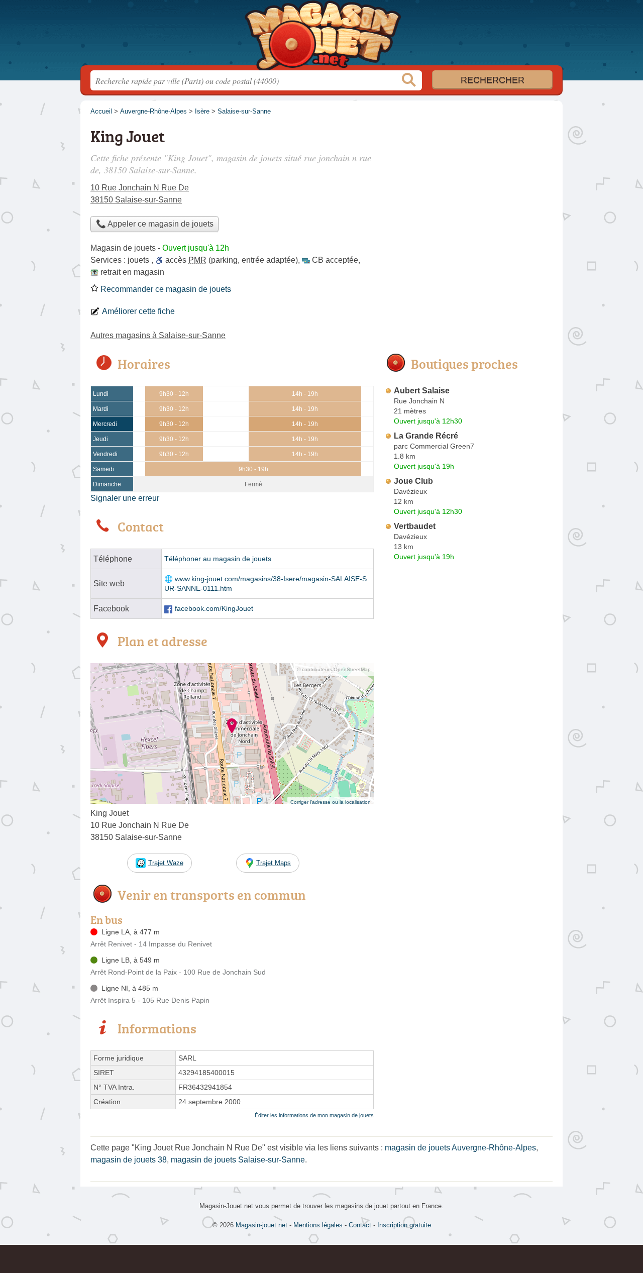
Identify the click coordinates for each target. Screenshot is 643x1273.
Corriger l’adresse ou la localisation (330, 802)
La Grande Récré (426, 436)
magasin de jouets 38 (128, 1159)
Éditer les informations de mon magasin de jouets (314, 1115)
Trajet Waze (165, 863)
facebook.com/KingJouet (214, 608)
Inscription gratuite (404, 1225)
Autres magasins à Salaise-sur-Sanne (158, 335)
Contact (360, 1225)
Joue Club (413, 481)
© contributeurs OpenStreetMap (334, 669)
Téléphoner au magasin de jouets (217, 559)
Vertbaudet (415, 526)
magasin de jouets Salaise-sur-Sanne (238, 1159)
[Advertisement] (468, 194)
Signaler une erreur (124, 498)
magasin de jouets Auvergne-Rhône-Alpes (460, 1147)
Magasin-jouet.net (321, 35)
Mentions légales (318, 1225)
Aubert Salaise (422, 390)
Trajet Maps (273, 863)
